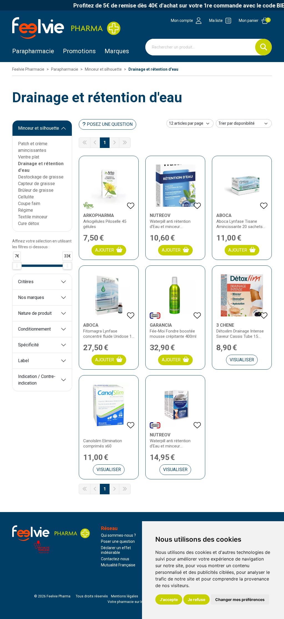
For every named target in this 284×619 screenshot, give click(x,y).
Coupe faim (29, 203)
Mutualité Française (118, 565)
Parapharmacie (33, 51)
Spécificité (28, 344)
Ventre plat (28, 157)
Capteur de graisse (36, 183)
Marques (117, 51)
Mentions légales (124, 596)
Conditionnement (34, 329)
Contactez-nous (115, 559)
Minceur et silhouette (38, 128)
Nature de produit (35, 313)
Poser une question (118, 541)
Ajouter (104, 250)
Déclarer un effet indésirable (116, 550)
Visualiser (242, 359)
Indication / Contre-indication (36, 380)
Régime (25, 210)
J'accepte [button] (169, 599)
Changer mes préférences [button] (240, 599)
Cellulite (26, 196)
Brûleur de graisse (36, 190)
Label (23, 360)
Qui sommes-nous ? (118, 535)
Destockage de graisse (41, 177)
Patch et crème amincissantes (32, 147)
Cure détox (28, 223)
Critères (26, 281)
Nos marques (31, 297)
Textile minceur (32, 216)
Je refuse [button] (196, 599)
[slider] (17, 266)
